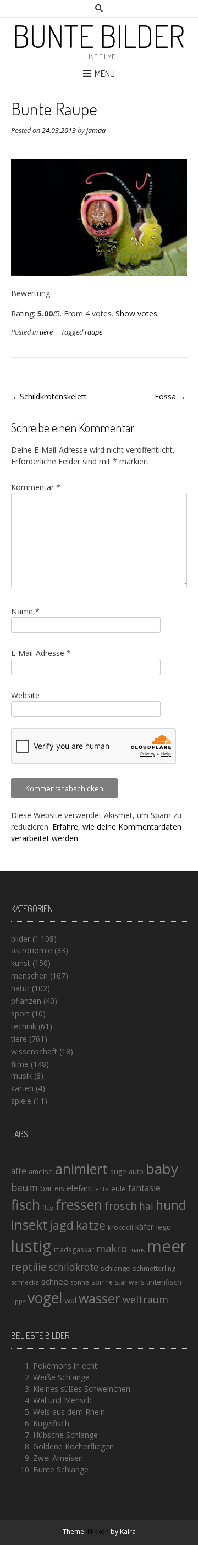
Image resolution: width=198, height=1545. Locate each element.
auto (136, 1171)
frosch (121, 1205)
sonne (79, 1282)
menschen (29, 975)
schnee (54, 1281)
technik (23, 1026)
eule (118, 1188)
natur (20, 988)
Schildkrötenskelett (53, 396)
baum (24, 1187)
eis (59, 1188)
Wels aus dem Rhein (69, 1412)
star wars (129, 1282)
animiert (81, 1168)
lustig (31, 1246)
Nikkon (98, 1531)
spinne (102, 1282)
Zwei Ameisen (58, 1458)
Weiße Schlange (61, 1377)
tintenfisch (164, 1282)
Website (25, 695)
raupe (93, 332)
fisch (25, 1204)
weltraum (145, 1299)
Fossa (165, 396)
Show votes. (137, 313)
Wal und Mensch (62, 1400)
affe (18, 1171)
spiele (21, 1101)
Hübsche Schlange (65, 1435)
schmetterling (154, 1268)
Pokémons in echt (65, 1365)
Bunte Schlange (61, 1469)
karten (22, 1088)
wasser (99, 1298)
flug (47, 1207)
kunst (20, 963)
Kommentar (36, 487)
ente (102, 1189)
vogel (45, 1298)
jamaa (96, 130)
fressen (79, 1204)
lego (163, 1227)
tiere (46, 332)
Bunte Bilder (99, 35)
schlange (115, 1268)
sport (20, 1013)
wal (70, 1299)
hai (146, 1206)
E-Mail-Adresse (41, 653)
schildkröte (73, 1267)
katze (91, 1225)
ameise (41, 1171)
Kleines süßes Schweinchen (81, 1388)
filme (20, 1064)
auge (118, 1171)
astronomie (31, 950)
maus (137, 1250)
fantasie (144, 1188)
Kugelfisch (51, 1423)
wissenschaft (34, 1051)
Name (25, 611)
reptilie (29, 1266)
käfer (144, 1226)
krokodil (120, 1227)
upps (18, 1301)
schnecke (25, 1282)
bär (46, 1188)
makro (111, 1248)
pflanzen (26, 1001)
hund (171, 1205)
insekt (29, 1224)
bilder (20, 938)
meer (167, 1246)
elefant (80, 1187)
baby (162, 1169)
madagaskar (74, 1249)
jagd (62, 1225)
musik (21, 1075)
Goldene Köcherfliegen (73, 1446)
